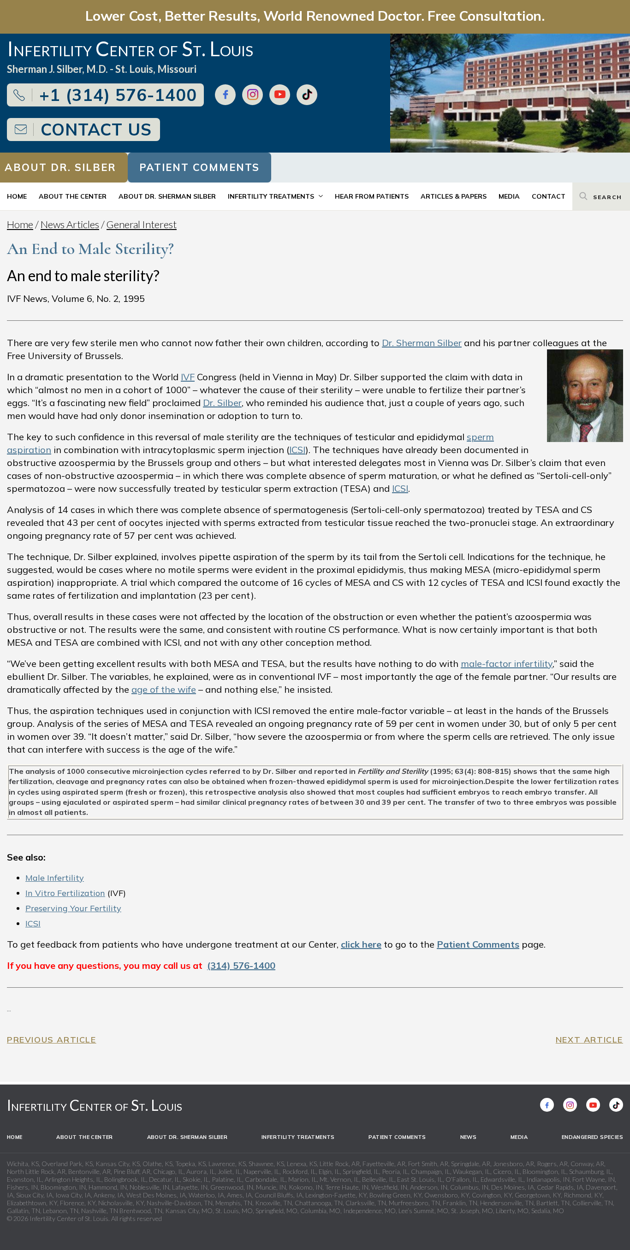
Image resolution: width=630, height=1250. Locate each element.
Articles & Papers (454, 196)
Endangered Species (592, 1137)
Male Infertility (54, 878)
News (468, 1137)
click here (361, 944)
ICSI (297, 449)
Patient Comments (199, 167)
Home (17, 196)
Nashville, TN (99, 1211)
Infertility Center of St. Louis (94, 1105)
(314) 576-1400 (241, 965)
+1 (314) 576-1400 (118, 94)
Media (509, 196)
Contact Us (96, 129)
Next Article (589, 1039)
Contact (548, 196)
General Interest (142, 224)
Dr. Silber (222, 402)
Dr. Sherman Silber (422, 342)
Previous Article (51, 1039)
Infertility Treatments (271, 196)
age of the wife (163, 689)
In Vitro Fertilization (65, 893)
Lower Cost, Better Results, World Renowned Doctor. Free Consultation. (315, 15)
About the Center (73, 196)
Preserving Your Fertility (73, 908)
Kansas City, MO (189, 1211)
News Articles (70, 224)
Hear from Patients (372, 196)
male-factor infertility (507, 663)
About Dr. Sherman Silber (167, 196)
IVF (188, 377)
